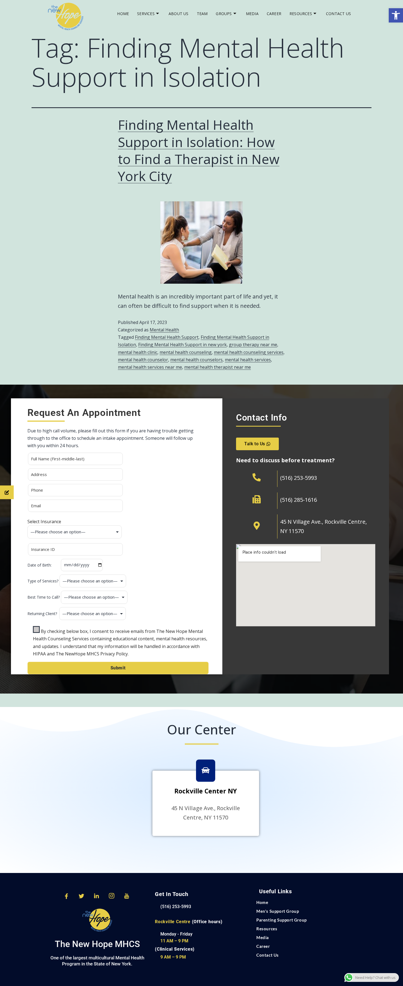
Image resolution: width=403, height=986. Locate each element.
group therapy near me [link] (253, 345)
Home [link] (123, 13)
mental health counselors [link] (196, 360)
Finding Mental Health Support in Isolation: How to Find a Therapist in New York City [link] (198, 150)
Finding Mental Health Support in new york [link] (182, 345)
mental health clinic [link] (137, 352)
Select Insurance (44, 522)
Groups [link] (224, 13)
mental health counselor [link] (143, 360)
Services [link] (146, 13)
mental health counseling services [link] (248, 352)
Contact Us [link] (338, 13)
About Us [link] (179, 13)
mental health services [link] (248, 360)
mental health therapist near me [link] (217, 367)
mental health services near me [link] (150, 367)
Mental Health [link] (164, 330)
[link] (396, 15)
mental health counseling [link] (186, 352)
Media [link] (252, 13)
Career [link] (274, 13)
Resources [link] (301, 13)
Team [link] (202, 13)
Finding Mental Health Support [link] (166, 337)
